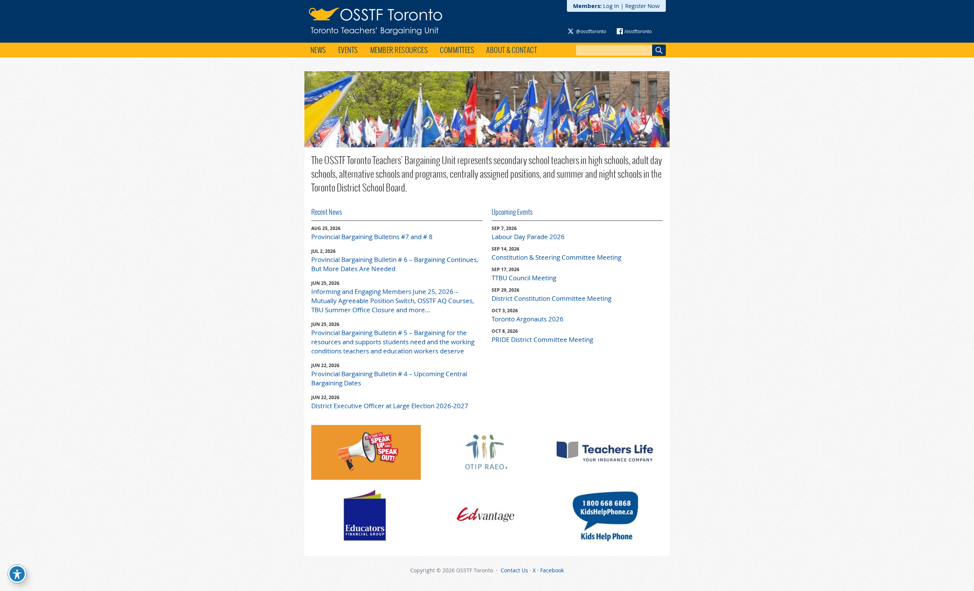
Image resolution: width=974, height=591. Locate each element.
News (318, 50)
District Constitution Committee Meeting (551, 298)
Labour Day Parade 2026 (528, 236)
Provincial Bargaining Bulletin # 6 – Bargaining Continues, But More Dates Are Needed (394, 264)
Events (348, 50)
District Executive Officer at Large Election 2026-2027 (389, 405)
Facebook (552, 570)
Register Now (642, 6)
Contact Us (514, 570)
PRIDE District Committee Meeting (542, 339)
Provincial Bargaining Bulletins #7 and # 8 (372, 236)
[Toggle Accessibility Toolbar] (17, 574)
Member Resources (399, 50)
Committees (457, 50)
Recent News (326, 212)
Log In (611, 6)
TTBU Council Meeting (524, 277)
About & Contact (511, 50)
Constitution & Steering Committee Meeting (556, 257)
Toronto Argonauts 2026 (527, 319)
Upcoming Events (512, 212)
